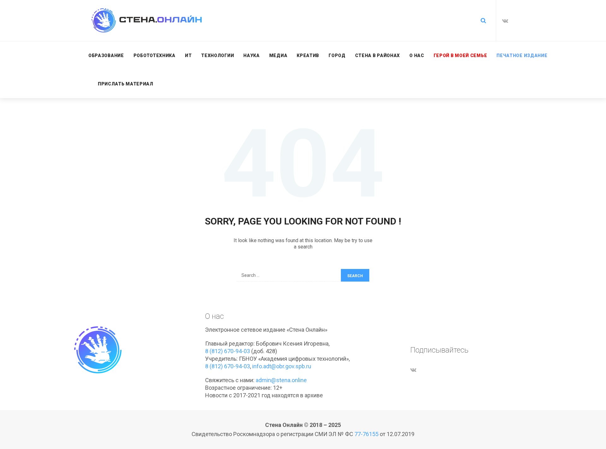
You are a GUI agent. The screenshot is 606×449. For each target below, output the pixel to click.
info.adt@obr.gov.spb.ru (281, 366)
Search (355, 276)
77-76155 (366, 434)
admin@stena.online (281, 380)
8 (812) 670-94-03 (227, 351)
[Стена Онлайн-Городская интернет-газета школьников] (147, 20)
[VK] (505, 20)
